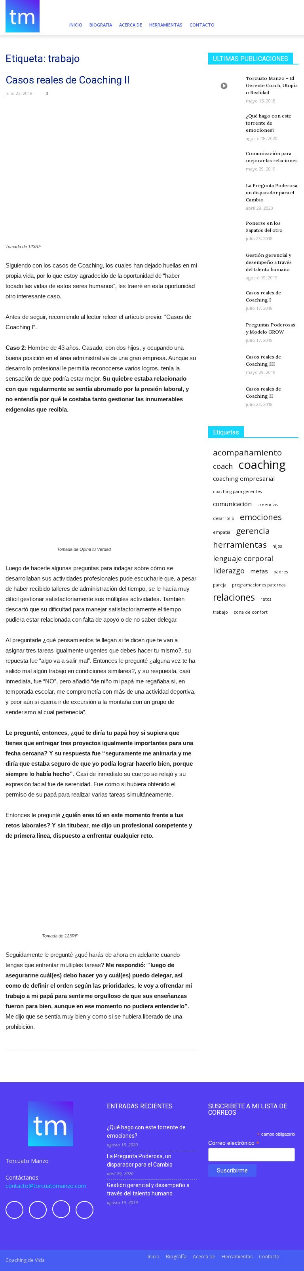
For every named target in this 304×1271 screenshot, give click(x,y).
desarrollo (223, 518)
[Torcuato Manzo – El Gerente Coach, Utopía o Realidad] (224, 86)
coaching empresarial (244, 478)
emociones (261, 517)
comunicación (232, 504)
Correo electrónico (233, 1143)
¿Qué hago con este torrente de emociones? (268, 123)
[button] (288, 24)
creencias (267, 504)
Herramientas (165, 25)
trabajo (220, 612)
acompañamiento (247, 452)
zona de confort (251, 612)
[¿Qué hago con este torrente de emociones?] (224, 123)
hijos (277, 546)
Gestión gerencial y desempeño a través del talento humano (269, 262)
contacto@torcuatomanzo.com (46, 1185)
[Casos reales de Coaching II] (224, 396)
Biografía (100, 25)
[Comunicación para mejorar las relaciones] (224, 161)
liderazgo (229, 571)
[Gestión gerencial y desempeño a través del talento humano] (224, 262)
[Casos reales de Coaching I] (224, 300)
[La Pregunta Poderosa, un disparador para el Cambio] (224, 193)
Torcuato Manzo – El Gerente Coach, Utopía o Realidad (272, 85)
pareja (219, 585)
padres (281, 572)
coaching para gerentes (237, 491)
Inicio (75, 25)
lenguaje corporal (243, 558)
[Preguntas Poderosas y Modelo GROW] (224, 332)
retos (265, 599)
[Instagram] (273, 7)
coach (223, 466)
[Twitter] (287, 7)
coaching (262, 465)
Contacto (202, 25)
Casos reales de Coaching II (68, 80)
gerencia (253, 531)
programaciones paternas (258, 585)
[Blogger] (247, 7)
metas (259, 571)
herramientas (240, 545)
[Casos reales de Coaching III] (224, 364)
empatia (221, 532)
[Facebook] (260, 7)
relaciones (234, 597)
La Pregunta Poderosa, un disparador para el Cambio (272, 192)
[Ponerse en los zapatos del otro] (224, 230)
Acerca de (130, 25)
